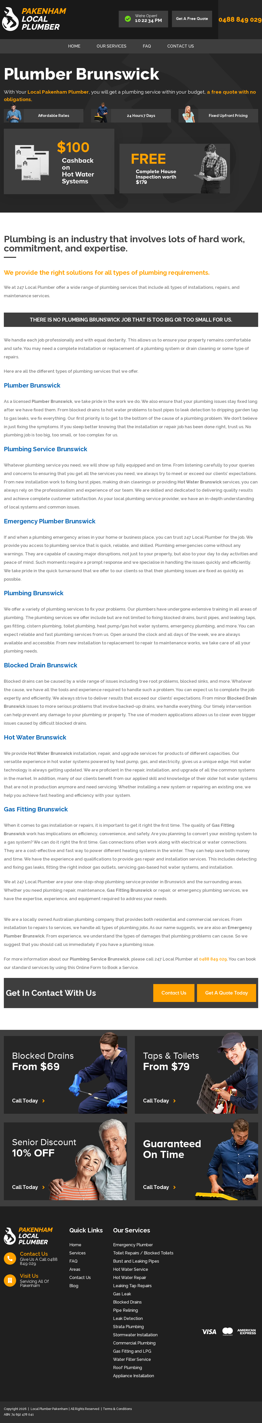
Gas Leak (122, 1294)
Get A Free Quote (192, 18)
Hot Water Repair (129, 1277)
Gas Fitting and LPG (132, 1351)
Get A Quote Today (226, 993)
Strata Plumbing (128, 1326)
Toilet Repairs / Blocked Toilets (143, 1253)
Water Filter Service (132, 1359)
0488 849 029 (240, 19)
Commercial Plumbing (134, 1343)
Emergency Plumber (133, 1244)
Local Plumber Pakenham (49, 1409)
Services (77, 1253)
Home (74, 46)
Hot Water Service (130, 1269)
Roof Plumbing (127, 1367)
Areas (74, 1269)
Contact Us (180, 46)
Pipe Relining (125, 1310)
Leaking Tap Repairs (132, 1285)
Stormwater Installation (135, 1334)
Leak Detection (128, 1318)
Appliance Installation (133, 1375)
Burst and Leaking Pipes (136, 1261)
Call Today (25, 1101)
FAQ (147, 46)
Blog (73, 1285)
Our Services (111, 46)
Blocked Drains (127, 1302)
